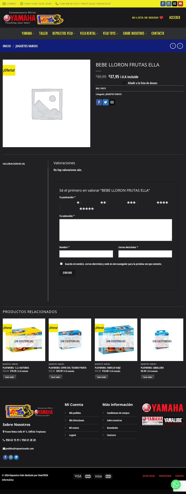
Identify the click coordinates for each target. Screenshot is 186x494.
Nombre (64, 247)
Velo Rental (88, 33)
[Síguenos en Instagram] (168, 4)
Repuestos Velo (62, 33)
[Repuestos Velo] (44, 17)
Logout (72, 435)
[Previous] (3, 352)
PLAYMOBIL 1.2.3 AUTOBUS (16, 367)
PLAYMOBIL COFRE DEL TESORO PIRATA (67, 367)
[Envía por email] (112, 102)
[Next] (183, 352)
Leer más (9, 377)
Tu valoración (67, 216)
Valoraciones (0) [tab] (14, 163)
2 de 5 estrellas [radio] (90, 202)
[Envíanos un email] (174, 4)
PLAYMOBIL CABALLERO (152, 367)
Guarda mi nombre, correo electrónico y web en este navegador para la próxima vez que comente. (113, 264)
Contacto (157, 33)
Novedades (112, 428)
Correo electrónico (128, 247)
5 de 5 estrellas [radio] (69, 208)
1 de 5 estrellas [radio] (67, 202)
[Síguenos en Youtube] (180, 4)
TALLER (43, 33)
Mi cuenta (74, 428)
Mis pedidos (75, 413)
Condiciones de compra (118, 413)
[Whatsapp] (176, 484)
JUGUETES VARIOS (27, 46)
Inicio (7, 46)
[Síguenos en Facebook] (163, 4)
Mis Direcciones (76, 420)
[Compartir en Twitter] (106, 102)
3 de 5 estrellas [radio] (117, 202)
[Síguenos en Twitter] (16, 457)
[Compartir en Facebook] (99, 102)
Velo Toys (109, 33)
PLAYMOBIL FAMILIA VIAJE (108, 367)
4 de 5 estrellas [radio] (147, 202)
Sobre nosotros (133, 33)
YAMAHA (27, 33)
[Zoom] (7, 142)
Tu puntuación (67, 197)
